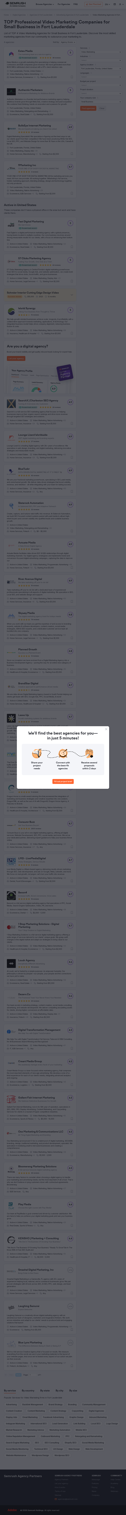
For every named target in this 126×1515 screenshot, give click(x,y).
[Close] (106, 729)
